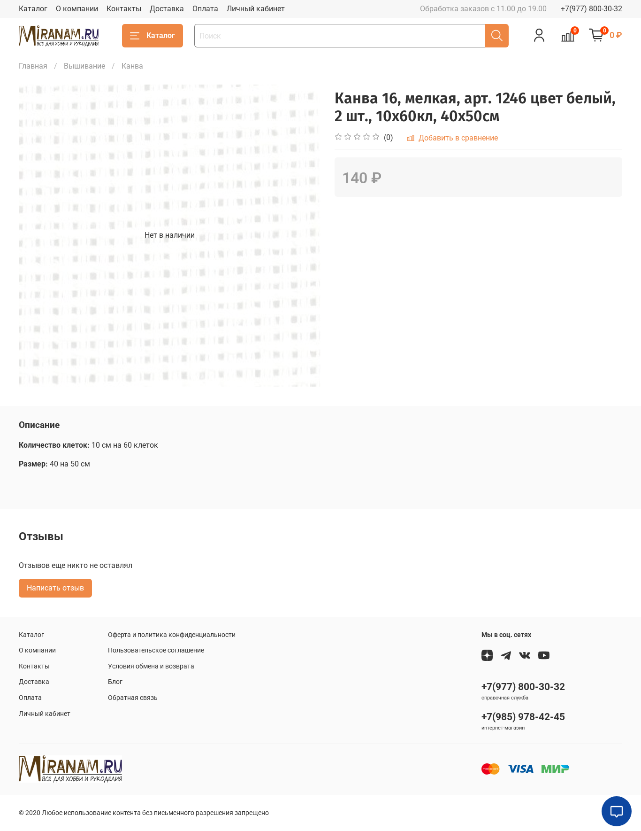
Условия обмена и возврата (151, 666)
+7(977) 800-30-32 (591, 8)
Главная (33, 66)
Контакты (124, 8)
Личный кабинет (256, 8)
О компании (77, 8)
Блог (115, 682)
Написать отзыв (55, 587)
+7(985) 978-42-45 (523, 716)
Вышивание (84, 66)
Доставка (167, 8)
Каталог (33, 8)
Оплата (205, 8)
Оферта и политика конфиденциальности (172, 635)
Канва (132, 66)
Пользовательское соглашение (156, 650)
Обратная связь (133, 698)
